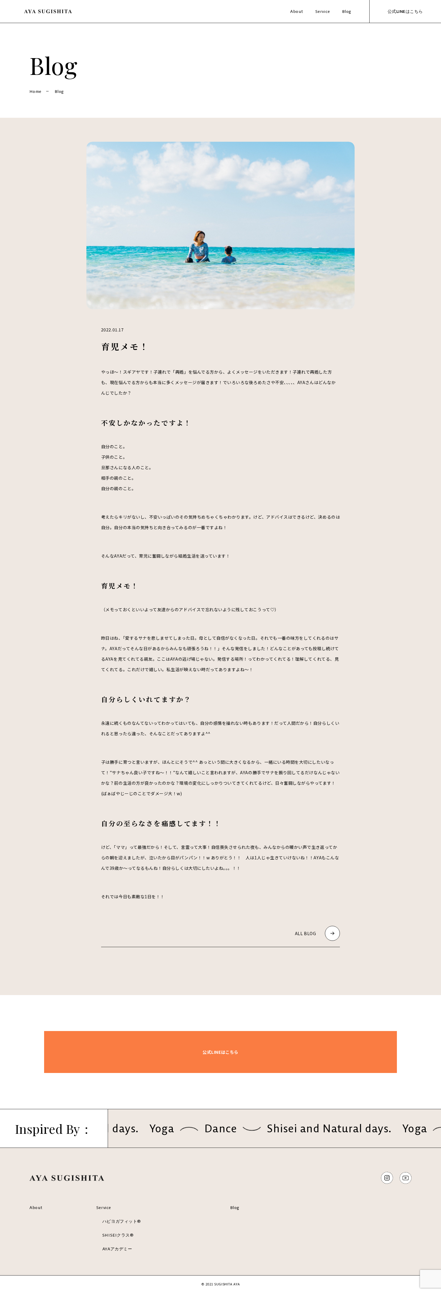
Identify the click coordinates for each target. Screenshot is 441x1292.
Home (35, 91)
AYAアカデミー (117, 1248)
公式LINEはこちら (405, 11)
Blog (346, 11)
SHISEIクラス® (118, 1235)
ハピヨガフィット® (121, 1221)
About (296, 11)
